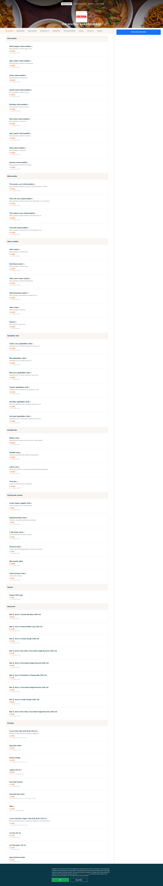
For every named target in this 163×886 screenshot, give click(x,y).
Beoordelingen (80, 4)
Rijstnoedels (20, 31)
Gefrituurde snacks (69, 31)
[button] (107, 31)
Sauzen (81, 31)
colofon (100, 4)
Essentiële (78, 880)
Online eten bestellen (138, 32)
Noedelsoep (56, 31)
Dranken (100, 31)
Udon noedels (32, 31)
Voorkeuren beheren (83, 874)
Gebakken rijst (44, 31)
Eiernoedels (9, 31)
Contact (91, 4)
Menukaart (66, 4)
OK (60, 880)
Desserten (90, 31)
